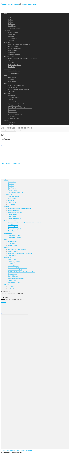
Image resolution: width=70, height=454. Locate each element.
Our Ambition (11, 17)
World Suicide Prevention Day (16, 85)
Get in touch (11, 122)
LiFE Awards (11, 91)
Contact (6, 120)
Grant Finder (11, 67)
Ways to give (11, 34)
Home (5, 13)
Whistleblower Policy (13, 118)
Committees (11, 40)
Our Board (10, 20)
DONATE (3, 302)
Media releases (12, 77)
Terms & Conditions (26, 450)
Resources (7, 93)
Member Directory (12, 101)
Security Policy (14, 450)
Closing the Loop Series (14, 65)
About (5, 15)
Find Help (10, 124)
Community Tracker (13, 97)
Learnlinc (10, 99)
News (5, 75)
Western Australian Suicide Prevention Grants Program (22, 58)
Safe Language (12, 110)
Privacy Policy (12, 116)
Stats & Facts (11, 95)
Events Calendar (12, 87)
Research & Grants (9, 56)
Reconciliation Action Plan (15, 28)
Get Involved (7, 30)
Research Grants (12, 63)
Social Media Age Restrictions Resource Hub (20, 108)
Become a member (13, 32)
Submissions (11, 52)
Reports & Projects (13, 46)
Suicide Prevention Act (14, 54)
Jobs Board (11, 36)
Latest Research (12, 61)
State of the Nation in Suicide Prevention (19, 44)
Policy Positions (12, 50)
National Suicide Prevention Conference (18, 89)
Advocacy (7, 42)
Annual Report (11, 26)
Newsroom (11, 79)
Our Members (11, 24)
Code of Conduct (12, 112)
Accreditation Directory (14, 73)
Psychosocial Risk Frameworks (16, 103)
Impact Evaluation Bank (14, 106)
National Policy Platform (14, 48)
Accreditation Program (14, 71)
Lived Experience (12, 38)
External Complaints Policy (15, 114)
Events (6, 83)
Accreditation (7, 69)
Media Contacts (12, 81)
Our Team (10, 22)
